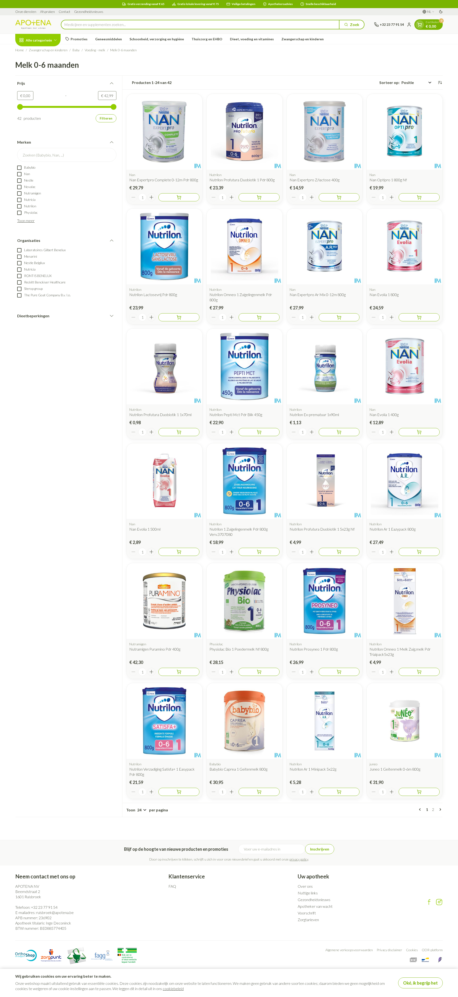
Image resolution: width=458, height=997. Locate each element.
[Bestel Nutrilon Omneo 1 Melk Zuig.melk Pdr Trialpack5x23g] (419, 672)
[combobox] (200, 24)
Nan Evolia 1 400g (384, 414)
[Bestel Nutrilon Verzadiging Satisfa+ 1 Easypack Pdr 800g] (178, 792)
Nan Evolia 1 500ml (145, 529)
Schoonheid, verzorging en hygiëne (157, 39)
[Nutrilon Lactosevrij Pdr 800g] (164, 246)
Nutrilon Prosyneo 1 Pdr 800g (314, 649)
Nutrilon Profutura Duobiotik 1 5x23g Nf (322, 529)
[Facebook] (429, 902)
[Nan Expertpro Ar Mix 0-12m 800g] (325, 246)
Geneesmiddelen (108, 39)
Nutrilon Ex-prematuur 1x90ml (314, 414)
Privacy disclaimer (389, 950)
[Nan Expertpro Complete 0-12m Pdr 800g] (164, 132)
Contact (64, 12)
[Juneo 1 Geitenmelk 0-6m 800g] (404, 721)
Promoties (79, 39)
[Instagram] (439, 902)
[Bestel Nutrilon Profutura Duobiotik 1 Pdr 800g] (259, 197)
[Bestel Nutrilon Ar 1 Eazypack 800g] (419, 552)
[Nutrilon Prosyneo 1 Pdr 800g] (325, 601)
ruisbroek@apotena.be (55, 912)
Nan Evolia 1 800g (384, 294)
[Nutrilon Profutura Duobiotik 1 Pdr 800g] (244, 132)
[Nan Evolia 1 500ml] (164, 481)
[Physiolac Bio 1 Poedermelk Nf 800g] (244, 601)
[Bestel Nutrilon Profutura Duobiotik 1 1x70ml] (178, 432)
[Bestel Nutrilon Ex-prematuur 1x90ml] (339, 432)
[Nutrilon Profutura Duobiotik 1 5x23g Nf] (325, 481)
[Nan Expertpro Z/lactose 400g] (325, 132)
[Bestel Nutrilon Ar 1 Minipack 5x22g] (339, 792)
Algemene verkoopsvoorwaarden (349, 950)
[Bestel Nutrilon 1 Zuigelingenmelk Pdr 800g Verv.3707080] (259, 552)
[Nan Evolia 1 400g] (404, 366)
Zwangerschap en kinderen (302, 39)
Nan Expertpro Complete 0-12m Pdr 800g (163, 179)
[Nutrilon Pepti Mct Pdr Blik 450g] (244, 366)
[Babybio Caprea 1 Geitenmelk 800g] (244, 721)
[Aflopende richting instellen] (440, 82)
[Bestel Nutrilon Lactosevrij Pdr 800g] (178, 317)
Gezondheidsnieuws (88, 12)
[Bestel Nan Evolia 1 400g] (419, 432)
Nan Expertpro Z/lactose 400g (314, 179)
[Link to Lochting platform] (440, 960)
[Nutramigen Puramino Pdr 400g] (164, 601)
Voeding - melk (95, 50)
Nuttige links (308, 893)
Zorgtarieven (308, 919)
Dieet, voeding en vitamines (252, 39)
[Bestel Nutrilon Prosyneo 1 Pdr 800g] (339, 672)
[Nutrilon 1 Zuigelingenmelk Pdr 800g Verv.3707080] (244, 481)
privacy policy (298, 859)
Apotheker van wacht (315, 906)
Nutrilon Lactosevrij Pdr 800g (153, 294)
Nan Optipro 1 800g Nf (388, 179)
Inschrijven (319, 849)
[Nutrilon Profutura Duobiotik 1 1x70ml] (164, 366)
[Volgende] (439, 809)
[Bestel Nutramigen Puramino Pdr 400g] (178, 672)
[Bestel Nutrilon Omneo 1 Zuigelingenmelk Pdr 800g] (259, 317)
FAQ (172, 886)
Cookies (412, 950)
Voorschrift (307, 913)
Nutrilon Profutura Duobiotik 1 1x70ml (160, 414)
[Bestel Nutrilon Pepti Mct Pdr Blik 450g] (259, 432)
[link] (420, 809)
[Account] (409, 24)
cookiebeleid (173, 988)
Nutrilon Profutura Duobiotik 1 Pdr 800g (242, 179)
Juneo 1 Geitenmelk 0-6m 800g (395, 769)
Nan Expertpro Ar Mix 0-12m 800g (318, 294)
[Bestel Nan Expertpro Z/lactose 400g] (339, 197)
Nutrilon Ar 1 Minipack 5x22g (313, 769)
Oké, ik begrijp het (420, 983)
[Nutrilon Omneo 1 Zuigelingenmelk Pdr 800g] (244, 246)
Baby (76, 50)
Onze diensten (25, 12)
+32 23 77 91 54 (44, 907)
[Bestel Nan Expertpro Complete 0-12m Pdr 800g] (178, 197)
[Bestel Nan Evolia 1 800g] (419, 317)
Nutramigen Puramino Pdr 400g (154, 649)
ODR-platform (432, 950)
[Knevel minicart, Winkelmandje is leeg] (419, 24)
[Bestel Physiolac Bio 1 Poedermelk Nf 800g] (259, 672)
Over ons (305, 886)
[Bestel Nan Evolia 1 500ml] (178, 552)
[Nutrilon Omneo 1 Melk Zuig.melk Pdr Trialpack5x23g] (404, 601)
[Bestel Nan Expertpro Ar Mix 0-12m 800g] (339, 317)
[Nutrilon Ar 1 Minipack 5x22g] (325, 721)
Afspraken (47, 12)
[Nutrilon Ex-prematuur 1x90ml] (325, 366)
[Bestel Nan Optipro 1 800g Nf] (419, 197)
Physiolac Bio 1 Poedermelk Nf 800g (239, 649)
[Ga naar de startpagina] (33, 24)
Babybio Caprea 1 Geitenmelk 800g (238, 769)
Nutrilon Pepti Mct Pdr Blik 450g (235, 414)
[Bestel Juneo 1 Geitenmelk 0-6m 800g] (419, 792)
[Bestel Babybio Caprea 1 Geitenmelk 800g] (259, 792)
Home (19, 50)
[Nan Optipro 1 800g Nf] (404, 132)
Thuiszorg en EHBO (207, 39)
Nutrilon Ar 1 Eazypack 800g (393, 529)
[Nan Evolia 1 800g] (404, 246)
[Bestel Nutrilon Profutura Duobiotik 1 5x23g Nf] (339, 552)
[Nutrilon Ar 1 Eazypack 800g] (404, 481)
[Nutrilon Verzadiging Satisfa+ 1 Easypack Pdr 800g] (164, 721)
